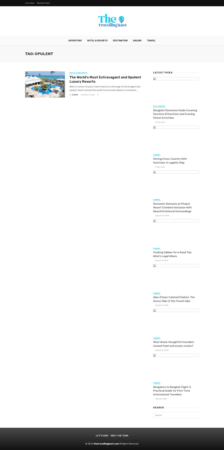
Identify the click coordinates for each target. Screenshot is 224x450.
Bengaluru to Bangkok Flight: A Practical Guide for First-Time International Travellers (172, 390)
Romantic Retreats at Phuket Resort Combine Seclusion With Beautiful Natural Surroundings (172, 207)
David (75, 95)
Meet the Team (43, 3)
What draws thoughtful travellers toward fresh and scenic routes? (173, 343)
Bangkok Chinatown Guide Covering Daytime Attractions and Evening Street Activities (175, 114)
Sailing (137, 40)
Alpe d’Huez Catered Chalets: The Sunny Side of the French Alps (174, 299)
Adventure (75, 40)
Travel (151, 40)
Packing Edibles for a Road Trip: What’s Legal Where (172, 254)
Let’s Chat (29, 3)
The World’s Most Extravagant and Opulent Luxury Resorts (105, 79)
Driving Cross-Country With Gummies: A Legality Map (170, 160)
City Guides (159, 106)
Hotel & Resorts (97, 40)
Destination (120, 40)
